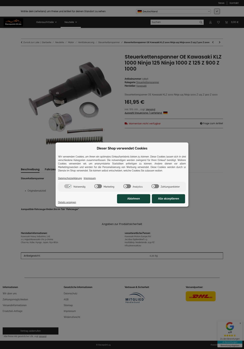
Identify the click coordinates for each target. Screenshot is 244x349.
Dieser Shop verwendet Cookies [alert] (122, 148)
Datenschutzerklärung (70, 178)
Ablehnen (133, 198)
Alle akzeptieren (168, 198)
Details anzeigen (67, 202)
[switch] (68, 186)
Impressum (90, 178)
